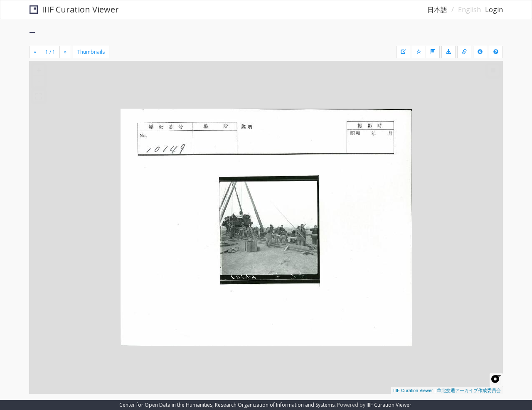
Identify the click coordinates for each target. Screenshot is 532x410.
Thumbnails (91, 51)
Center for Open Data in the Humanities (165, 404)
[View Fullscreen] (38, 96)
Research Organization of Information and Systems (275, 404)
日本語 (437, 9)
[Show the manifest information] (480, 52)
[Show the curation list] (433, 52)
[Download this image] (448, 52)
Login (494, 9)
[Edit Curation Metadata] (403, 52)
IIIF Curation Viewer (80, 9)
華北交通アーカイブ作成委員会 (469, 390)
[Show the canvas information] (464, 52)
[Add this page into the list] (419, 52)
